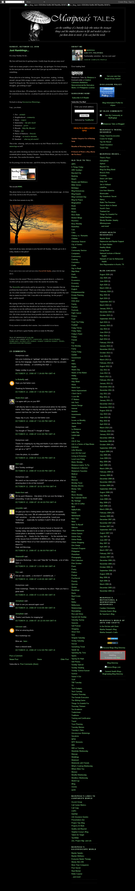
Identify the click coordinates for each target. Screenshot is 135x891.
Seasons (74, 623)
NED (73, 507)
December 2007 (106, 519)
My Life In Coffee (78, 504)
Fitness (74, 316)
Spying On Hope (77, 659)
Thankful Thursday (78, 694)
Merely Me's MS (77, 862)
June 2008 (104, 499)
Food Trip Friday (77, 322)
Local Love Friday (78, 459)
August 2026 (104, 275)
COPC (73, 811)
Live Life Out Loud (78, 453)
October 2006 (105, 567)
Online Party (76, 537)
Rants (73, 593)
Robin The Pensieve (107, 202)
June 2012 (104, 373)
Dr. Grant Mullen (106, 244)
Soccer (74, 644)
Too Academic (76, 709)
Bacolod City (76, 173)
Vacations (75, 736)
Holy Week (75, 382)
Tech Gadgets (76, 688)
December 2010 (106, 404)
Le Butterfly (19, 379)
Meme (73, 477)
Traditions (75, 715)
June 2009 (104, 458)
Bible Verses (76, 185)
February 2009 (105, 472)
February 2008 (105, 513)
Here (118, 658)
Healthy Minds (105, 247)
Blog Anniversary (77, 191)
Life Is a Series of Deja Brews (82, 444)
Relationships (76, 608)
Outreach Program (78, 548)
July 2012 (103, 370)
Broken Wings (76, 218)
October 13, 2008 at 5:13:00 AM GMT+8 (35, 595)
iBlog (73, 784)
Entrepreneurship (77, 292)
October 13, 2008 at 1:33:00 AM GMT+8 (35, 566)
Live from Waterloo (107, 190)
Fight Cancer (76, 313)
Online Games (76, 533)
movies (74, 787)
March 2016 (104, 305)
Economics (75, 280)
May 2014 (103, 336)
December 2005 (106, 588)
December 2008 (106, 479)
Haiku (73, 364)
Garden (74, 355)
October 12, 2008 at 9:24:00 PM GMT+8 (35, 471)
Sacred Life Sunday (28, 341)
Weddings (75, 757)
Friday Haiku (76, 331)
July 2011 (103, 394)
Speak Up (75, 650)
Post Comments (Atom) (29, 664)
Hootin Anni (19, 398)
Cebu (73, 233)
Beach (73, 179)
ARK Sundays (76, 170)
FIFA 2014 (75, 301)
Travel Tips (104, 148)
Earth (73, 274)
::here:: (25, 641)
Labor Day (75, 432)
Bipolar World (105, 239)
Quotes (74, 587)
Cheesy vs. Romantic (79, 236)
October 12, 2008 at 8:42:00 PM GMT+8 (35, 434)
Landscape (37, 339)
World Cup (75, 781)
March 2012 (104, 377)
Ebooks (74, 277)
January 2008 (105, 516)
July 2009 (103, 455)
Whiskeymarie (105, 223)
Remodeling (75, 611)
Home (39, 659)
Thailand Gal (104, 211)
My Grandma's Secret (108, 196)
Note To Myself (77, 525)
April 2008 (103, 506)
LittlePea (103, 187)
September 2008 (106, 489)
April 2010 (103, 424)
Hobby (73, 376)
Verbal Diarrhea (105, 217)
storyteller (19, 508)
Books (73, 212)
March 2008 (104, 509)
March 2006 (104, 584)
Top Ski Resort (105, 142)
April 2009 (103, 465)
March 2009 (104, 469)
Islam (73, 417)
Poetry (73, 569)
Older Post (65, 659)
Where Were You (77, 769)
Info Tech (75, 402)
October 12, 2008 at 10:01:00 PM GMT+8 (35, 487)
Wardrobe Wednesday (79, 751)
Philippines (75, 551)
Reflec (73, 602)
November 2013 (106, 349)
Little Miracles (76, 450)
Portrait (74, 575)
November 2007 (106, 523)
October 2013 (105, 353)
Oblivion (74, 528)
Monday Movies (77, 486)
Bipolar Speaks (77, 853)
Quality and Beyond (78, 829)
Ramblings (14, 341)
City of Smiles (76, 244)
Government (76, 358)
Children (74, 239)
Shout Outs (75, 632)
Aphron (102, 164)
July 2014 (103, 329)
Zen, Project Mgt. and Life (81, 841)
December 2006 (106, 560)
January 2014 (105, 346)
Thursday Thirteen (78, 706)
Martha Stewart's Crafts (109, 632)
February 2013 (105, 363)
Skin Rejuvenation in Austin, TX (112, 264)
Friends (74, 340)
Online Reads (76, 539)
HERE (20, 186)
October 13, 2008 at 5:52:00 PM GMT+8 (35, 650)
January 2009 (105, 475)
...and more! (76, 877)
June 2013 (104, 356)
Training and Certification (80, 718)
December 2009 (106, 438)
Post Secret (76, 868)
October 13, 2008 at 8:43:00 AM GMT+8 (35, 608)
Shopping (75, 629)
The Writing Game (78, 700)
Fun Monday (76, 346)
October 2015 (105, 315)
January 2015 (105, 325)
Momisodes (104, 194)
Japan (73, 426)
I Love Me (75, 397)
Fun (72, 343)
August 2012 (104, 366)
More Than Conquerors (80, 865)
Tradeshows (76, 712)
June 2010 (104, 417)
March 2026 (104, 288)
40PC (73, 164)
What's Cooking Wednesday (82, 766)
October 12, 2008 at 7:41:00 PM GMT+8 (35, 421)
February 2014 (105, 343)
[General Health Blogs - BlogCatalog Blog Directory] (113, 674)
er (19, 287)
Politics (74, 572)
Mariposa (91, 50)
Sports (73, 656)
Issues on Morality (78, 420)
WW (73, 745)
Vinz (17, 572)
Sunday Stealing (77, 668)
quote (73, 790)
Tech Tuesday (76, 692)
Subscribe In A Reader (80, 98)
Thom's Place (105, 158)
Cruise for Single (106, 139)
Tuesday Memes (77, 727)
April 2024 (103, 298)
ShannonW (19, 557)
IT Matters (75, 399)
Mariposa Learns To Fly (80, 465)
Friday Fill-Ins (76, 328)
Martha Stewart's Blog (108, 629)
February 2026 (105, 291)
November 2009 (106, 441)
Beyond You (104, 167)
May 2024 (103, 295)
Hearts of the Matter (79, 373)
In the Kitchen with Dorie (109, 626)
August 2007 (104, 533)
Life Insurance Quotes (79, 817)
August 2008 (104, 492)
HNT (73, 361)
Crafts (73, 265)
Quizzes (74, 584)
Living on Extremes (51, 339)
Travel (62, 341)
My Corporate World (79, 498)
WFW (73, 739)
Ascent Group (76, 802)
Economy (75, 283)
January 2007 (105, 557)
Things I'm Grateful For (80, 703)
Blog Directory (112, 663)
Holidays (74, 379)
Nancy (102, 199)
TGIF (73, 680)
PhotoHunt (75, 554)
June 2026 (104, 281)
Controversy (76, 256)
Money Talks (76, 489)
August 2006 (104, 574)
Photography (76, 557)
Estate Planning (77, 295)
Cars (73, 230)
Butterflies (75, 227)
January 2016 (105, 309)
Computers (75, 253)
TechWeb (75, 838)
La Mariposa (76, 429)
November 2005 (106, 591)
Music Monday (77, 495)
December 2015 (106, 312)
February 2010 (105, 431)
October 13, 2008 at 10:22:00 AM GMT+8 (35, 621)
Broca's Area (104, 173)
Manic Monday (77, 462)
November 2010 (106, 407)
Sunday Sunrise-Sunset (48, 341)
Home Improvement (78, 391)
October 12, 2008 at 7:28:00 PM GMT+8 (35, 374)
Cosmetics (75, 262)
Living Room (104, 250)
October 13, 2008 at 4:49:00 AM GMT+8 (35, 579)
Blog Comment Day (78, 197)
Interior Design (77, 405)
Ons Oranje (75, 545)
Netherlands (76, 516)
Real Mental (76, 871)
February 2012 (105, 380)
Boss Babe (75, 215)
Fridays (74, 337)
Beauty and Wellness (79, 182)
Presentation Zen (78, 820)
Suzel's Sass (105, 208)
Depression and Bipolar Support (112, 241)
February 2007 (105, 553)
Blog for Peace (77, 200)
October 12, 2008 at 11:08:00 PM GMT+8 (35, 551)
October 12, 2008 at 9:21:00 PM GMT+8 (35, 458)
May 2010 (103, 421)
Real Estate (75, 596)
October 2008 (105, 485)
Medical (74, 474)
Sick (73, 635)
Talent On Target (77, 835)
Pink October (76, 563)
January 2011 (105, 400)
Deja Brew (75, 271)
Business (75, 221)
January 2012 (105, 383)
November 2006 (106, 564)
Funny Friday (76, 352)
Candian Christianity (107, 608)
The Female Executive (80, 697)
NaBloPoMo (76, 510)
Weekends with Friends (80, 763)
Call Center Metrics (78, 805)
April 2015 (103, 322)
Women (74, 772)
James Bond (76, 423)
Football (74, 325)
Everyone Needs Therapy (81, 859)
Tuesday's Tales (77, 730)
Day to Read (76, 268)
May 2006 (103, 577)
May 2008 (103, 503)
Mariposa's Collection (79, 468)
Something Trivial (78, 647)
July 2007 (103, 537)
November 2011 (106, 390)
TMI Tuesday (76, 683)
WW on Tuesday (77, 748)
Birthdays (75, 188)
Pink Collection (77, 560)
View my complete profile (95, 59)
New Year (75, 519)
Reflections (75, 605)
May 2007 (103, 543)
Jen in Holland (105, 185)
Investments (76, 414)
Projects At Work (77, 826)
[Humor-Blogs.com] (113, 667)
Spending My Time (78, 653)
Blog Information (108, 103)
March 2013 (104, 360)
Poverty (74, 581)
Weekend (75, 760)
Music (73, 492)
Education (75, 286)
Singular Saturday (78, 638)
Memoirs (74, 480)
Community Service (78, 250)
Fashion (74, 307)
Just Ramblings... (19, 50)
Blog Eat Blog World (107, 170)
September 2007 (106, 530)
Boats (73, 206)
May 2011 (103, 397)
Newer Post (13, 659)
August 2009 (104, 451)
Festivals (74, 310)
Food (73, 319)
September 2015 (106, 319)
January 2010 (105, 434)
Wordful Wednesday (79, 775)
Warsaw (74, 754)
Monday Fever (76, 483)
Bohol (73, 209)
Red (72, 599)
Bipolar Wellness (77, 856)
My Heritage (76, 501)
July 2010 (103, 414)
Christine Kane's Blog (108, 611)
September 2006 (106, 571)
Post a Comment (15, 656)
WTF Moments (77, 742)
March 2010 (104, 428)
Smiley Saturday (77, 641)
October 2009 (105, 445)
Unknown (18, 627)
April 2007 (103, 547)
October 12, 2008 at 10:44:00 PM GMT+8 (35, 502)
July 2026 (103, 278)
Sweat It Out (76, 677)
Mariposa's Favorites (79, 471)
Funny (73, 349)
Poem (73, 566)
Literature (75, 447)
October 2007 (105, 526)
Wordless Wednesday (79, 778)
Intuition (74, 411)
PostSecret (75, 578)
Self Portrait (76, 626)
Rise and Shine (77, 614)
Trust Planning (77, 724)
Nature (73, 513)
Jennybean (19, 601)
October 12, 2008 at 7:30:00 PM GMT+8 (35, 392)
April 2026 (103, 285)
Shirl (17, 464)
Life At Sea (75, 441)
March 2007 (104, 550)
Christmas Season (78, 242)
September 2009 (106, 448)
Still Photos (75, 662)
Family (74, 304)
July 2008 (103, 496)
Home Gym (75, 388)
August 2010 (104, 411)
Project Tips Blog (78, 823)
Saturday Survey (77, 620)
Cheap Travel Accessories (110, 136)
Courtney (103, 176)
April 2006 (103, 581)
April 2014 (103, 339)
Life (72, 438)
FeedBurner (89, 120)
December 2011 (106, 387)
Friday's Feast (76, 334)
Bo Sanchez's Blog (107, 614)
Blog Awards (76, 194)
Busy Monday (76, 224)
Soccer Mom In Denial (108, 205)
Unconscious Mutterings (31, 102)
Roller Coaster (76, 874)
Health (29, 339)
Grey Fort (103, 181)
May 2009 (103, 462)
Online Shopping (77, 542)
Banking (74, 176)
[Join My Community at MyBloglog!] (113, 118)
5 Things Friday (77, 167)
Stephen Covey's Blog (79, 832)
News (73, 522)
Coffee (73, 248)
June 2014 (104, 332)
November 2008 (106, 482)
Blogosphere (76, 203)
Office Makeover (77, 531)
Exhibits (74, 298)
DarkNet (74, 814)
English (74, 289)
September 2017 (106, 302)
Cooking (74, 259)
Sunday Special (77, 665)
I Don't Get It (76, 393)
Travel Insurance (106, 145)
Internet (74, 408)
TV (72, 686)
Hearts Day (75, 370)
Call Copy (75, 808)
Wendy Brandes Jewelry (109, 220)
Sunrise (74, 674)
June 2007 (104, 540)
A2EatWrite (104, 161)
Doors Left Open (106, 179)
